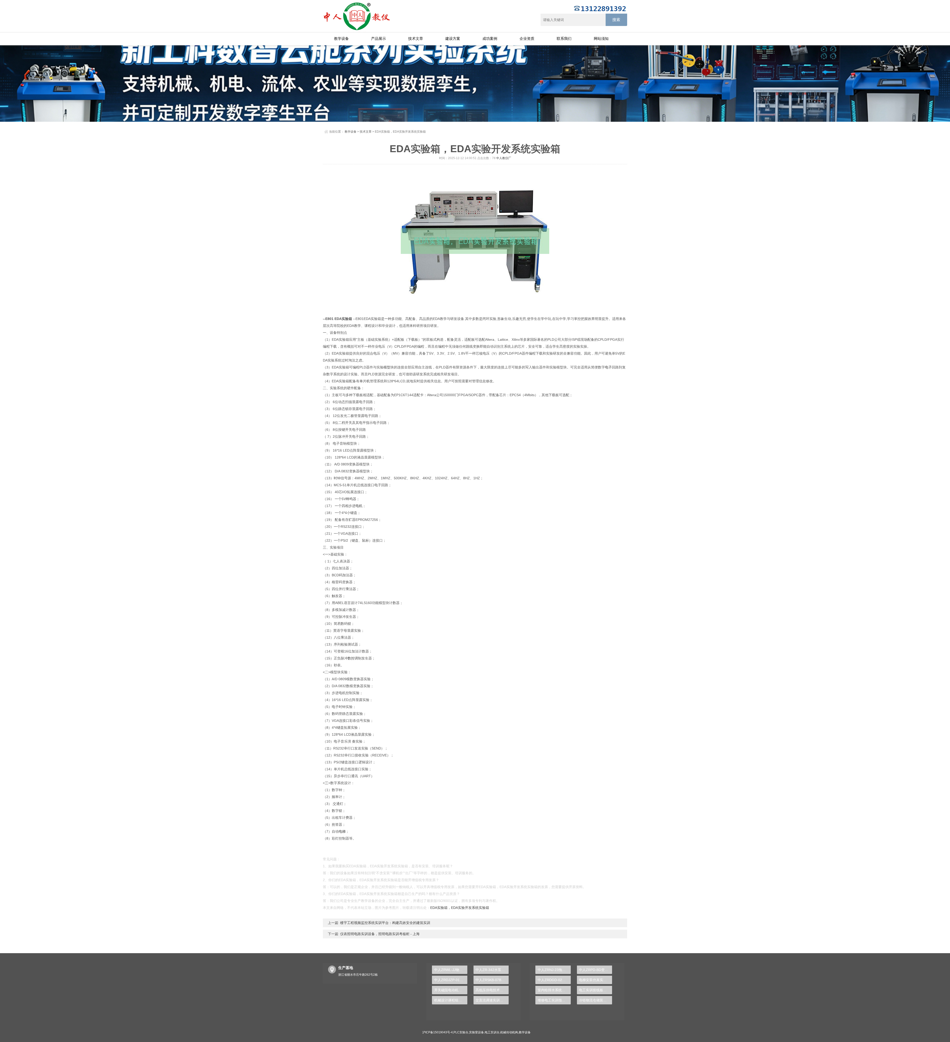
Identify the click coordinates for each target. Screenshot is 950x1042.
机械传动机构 (509, 1032)
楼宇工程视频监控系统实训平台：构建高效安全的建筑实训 (384, 923)
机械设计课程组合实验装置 (450, 1000)
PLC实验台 (460, 1032)
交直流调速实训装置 (491, 1000)
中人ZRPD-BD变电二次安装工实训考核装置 (595, 970)
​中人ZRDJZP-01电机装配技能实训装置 (450, 980)
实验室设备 (476, 1032)
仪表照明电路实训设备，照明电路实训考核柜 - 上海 (379, 934)
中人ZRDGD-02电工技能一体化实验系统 (554, 980)
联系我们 (564, 38)
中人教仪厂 (503, 158)
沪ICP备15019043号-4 (437, 1032)
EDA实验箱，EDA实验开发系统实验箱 (459, 908)
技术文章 (415, 38)
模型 (386, 367)
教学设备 (341, 38)
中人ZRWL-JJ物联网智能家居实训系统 (450, 970)
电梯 (342, 831)
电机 (359, 506)
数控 (351, 658)
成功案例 (489, 38)
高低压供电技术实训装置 (492, 990)
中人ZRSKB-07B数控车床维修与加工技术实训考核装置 (492, 980)
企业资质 (527, 38)
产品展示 (378, 38)
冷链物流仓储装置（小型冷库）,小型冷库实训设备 (595, 1000)
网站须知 (601, 38)
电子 (608, 367)
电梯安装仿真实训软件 (595, 980)
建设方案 (452, 38)
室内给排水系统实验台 (554, 990)
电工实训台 (492, 1032)
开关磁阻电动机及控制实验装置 (450, 990)
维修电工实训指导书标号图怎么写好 (554, 1000)
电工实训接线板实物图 (595, 990)
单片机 (364, 381)
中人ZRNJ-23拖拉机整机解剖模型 (554, 970)
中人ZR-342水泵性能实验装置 (492, 970)
